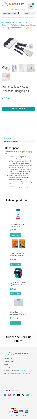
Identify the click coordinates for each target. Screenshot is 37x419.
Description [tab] (7, 138)
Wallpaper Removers (20, 25)
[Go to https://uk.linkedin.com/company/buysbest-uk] (14, 395)
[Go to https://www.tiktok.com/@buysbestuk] (23, 395)
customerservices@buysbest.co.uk (19, 373)
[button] (32, 33)
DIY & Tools (12, 22)
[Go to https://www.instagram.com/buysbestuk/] (9, 395)
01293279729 (20, 371)
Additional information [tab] (11, 141)
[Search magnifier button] (18, 13)
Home (4, 22)
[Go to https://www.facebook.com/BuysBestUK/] (5, 395)
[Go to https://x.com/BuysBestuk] (18, 395)
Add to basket (18, 109)
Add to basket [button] (15, 235)
